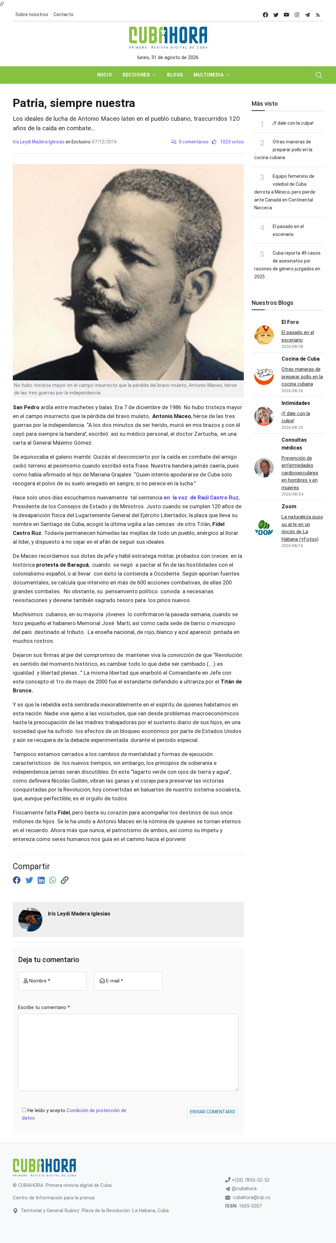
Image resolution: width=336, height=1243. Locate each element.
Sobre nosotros (31, 14)
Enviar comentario (212, 1111)
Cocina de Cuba (301, 359)
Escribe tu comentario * (44, 1007)
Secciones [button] (136, 74)
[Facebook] (18, 880)
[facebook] (265, 15)
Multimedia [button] (209, 74)
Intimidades (296, 403)
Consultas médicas (294, 444)
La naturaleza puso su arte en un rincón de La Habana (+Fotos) (302, 528)
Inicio (104, 74)
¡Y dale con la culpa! (293, 123)
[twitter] (276, 15)
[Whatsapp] (53, 880)
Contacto (63, 14)
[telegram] (307, 15)
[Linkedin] (42, 880)
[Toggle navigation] (319, 75)
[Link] (65, 880)
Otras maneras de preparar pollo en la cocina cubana (283, 149)
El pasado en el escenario (298, 336)
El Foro (290, 322)
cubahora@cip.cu (251, 1197)
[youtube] (286, 15)
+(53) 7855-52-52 (249, 1180)
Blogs (175, 74)
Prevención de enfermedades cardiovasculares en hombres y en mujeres (300, 473)
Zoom (289, 506)
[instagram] (297, 15)
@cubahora (243, 1188)
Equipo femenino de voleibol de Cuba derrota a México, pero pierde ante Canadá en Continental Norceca (284, 192)
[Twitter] (30, 880)
